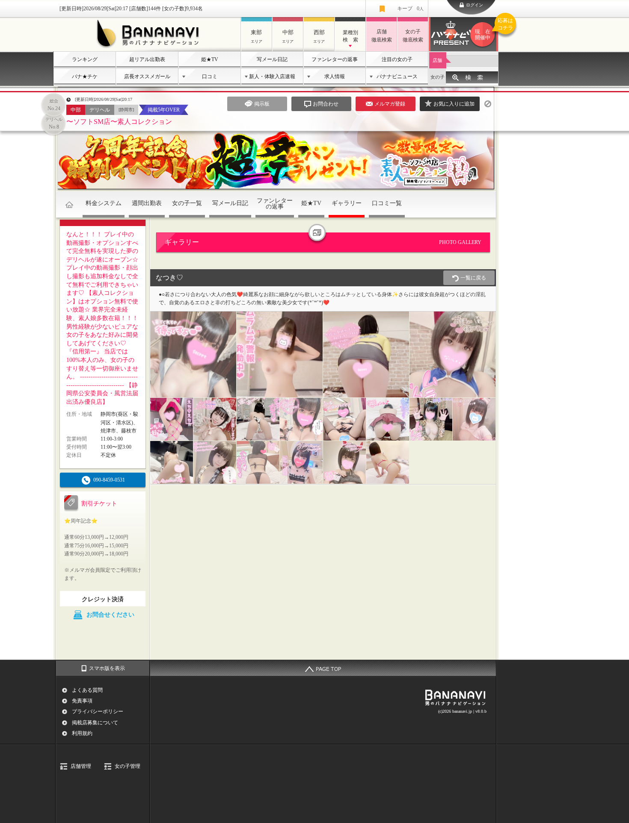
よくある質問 (87, 690)
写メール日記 (272, 59)
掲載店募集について (95, 723)
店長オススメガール (147, 76)
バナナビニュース (397, 76)
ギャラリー (347, 203)
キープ (410, 9)
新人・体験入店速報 (272, 76)
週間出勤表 (147, 203)
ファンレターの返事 (335, 59)
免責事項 (82, 701)
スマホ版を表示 (107, 668)
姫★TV (209, 59)
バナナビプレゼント (486, 29)
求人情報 (334, 76)
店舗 (437, 60)
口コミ (209, 76)
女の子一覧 (187, 203)
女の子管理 (127, 766)
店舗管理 (81, 766)
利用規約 (82, 733)
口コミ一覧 (387, 203)
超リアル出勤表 (147, 59)
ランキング (85, 59)
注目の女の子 (397, 59)
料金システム (104, 203)
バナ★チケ (85, 76)
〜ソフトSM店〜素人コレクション (119, 121)
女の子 (437, 76)
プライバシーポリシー (97, 711)
